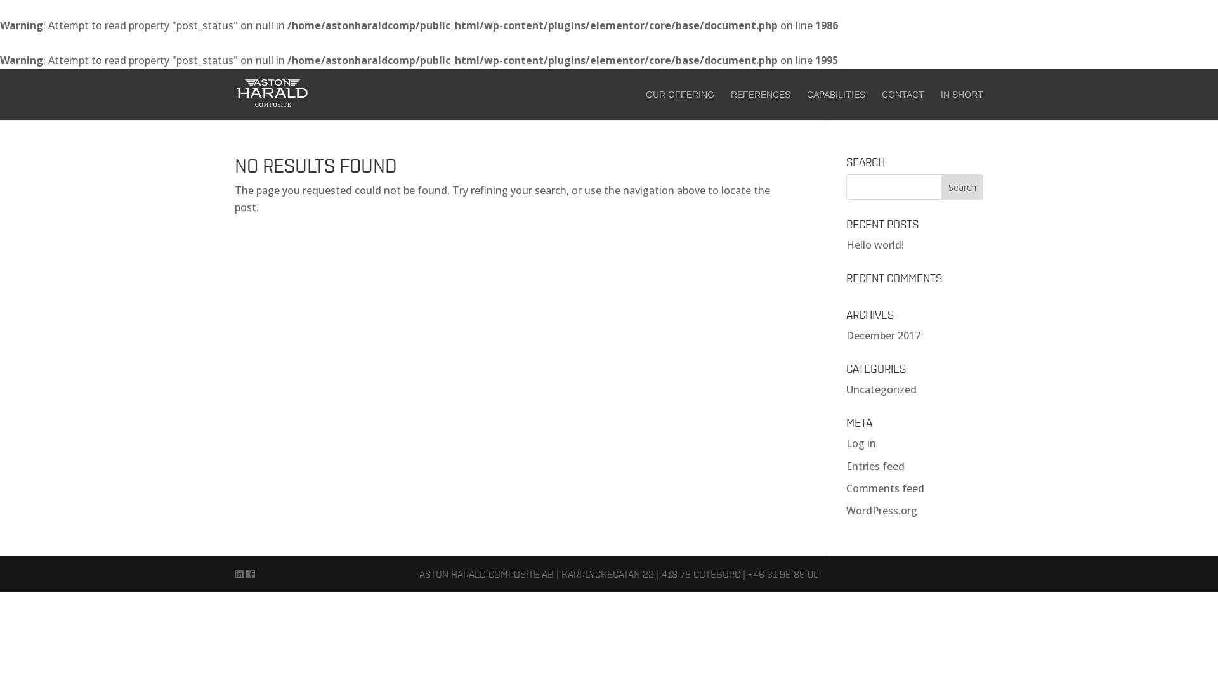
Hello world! (875, 245)
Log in (861, 443)
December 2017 (883, 335)
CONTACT (903, 95)
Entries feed (875, 466)
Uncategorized (881, 389)
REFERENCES (760, 95)
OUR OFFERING (680, 95)
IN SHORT (962, 95)
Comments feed (885, 488)
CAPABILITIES (836, 95)
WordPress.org (881, 511)
